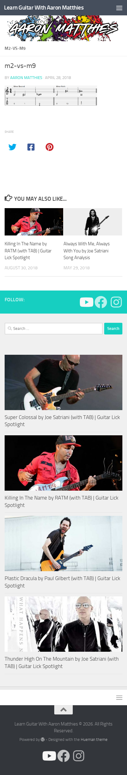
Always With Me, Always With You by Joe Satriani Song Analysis (86, 250)
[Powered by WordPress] (43, 739)
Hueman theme (94, 739)
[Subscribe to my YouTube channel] (86, 302)
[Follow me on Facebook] (101, 302)
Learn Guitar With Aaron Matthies (44, 7)
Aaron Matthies (26, 77)
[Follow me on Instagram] (116, 302)
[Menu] (119, 7)
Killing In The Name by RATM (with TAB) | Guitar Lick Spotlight (28, 250)
